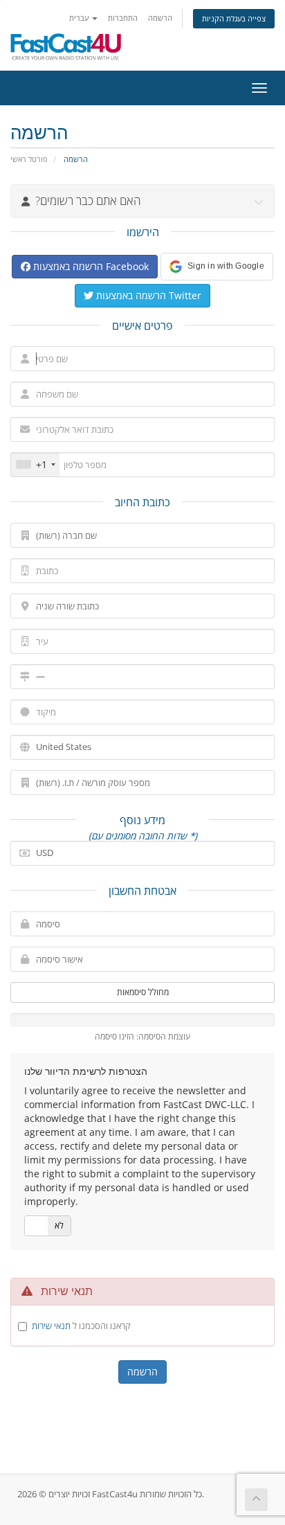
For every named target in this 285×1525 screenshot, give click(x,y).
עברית (80, 17)
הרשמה (160, 17)
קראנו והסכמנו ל (81, 1325)
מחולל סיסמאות (143, 992)
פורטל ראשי (29, 159)
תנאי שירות (51, 1325)
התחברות (123, 17)
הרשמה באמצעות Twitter (147, 295)
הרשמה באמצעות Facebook (89, 266)
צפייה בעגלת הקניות (234, 18)
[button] (216, 266)
